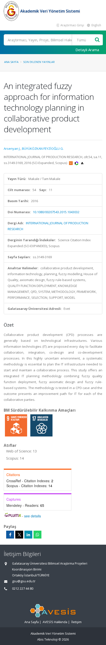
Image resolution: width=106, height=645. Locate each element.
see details (32, 515)
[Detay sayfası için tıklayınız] (16, 425)
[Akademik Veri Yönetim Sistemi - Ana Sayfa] (12, 11)
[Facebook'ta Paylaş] (10, 535)
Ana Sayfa (11, 62)
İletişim (76, 622)
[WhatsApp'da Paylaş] (37, 535)
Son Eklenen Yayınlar (39, 62)
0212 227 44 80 (22, 588)
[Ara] (97, 39)
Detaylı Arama (87, 49)
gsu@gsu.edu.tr (23, 581)
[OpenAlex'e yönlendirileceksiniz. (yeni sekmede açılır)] (82, 163)
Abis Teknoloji (47, 639)
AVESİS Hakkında (55, 622)
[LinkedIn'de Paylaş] (28, 535)
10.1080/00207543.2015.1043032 (56, 212)
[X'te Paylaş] (19, 535)
